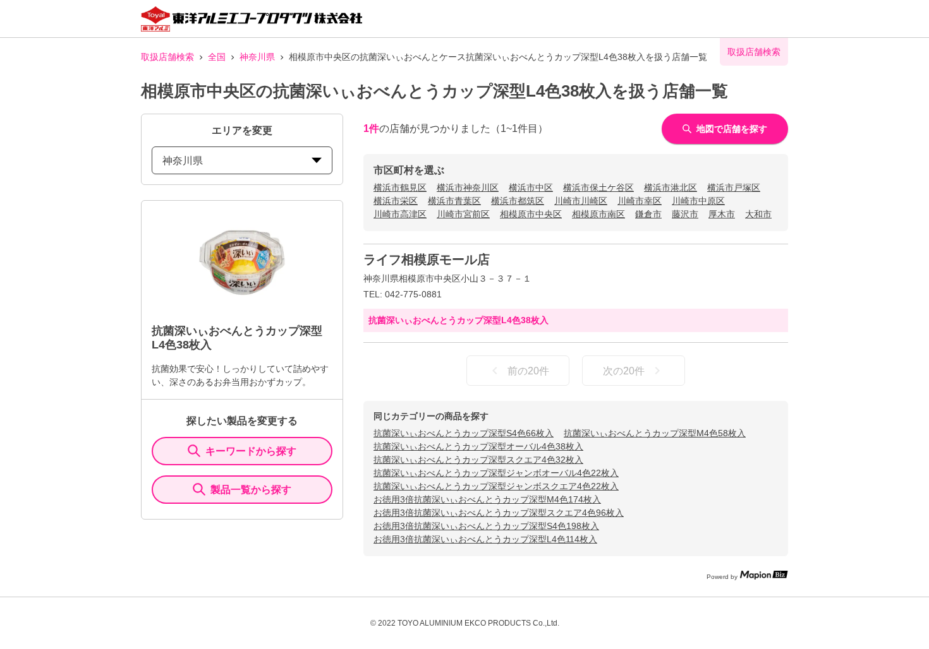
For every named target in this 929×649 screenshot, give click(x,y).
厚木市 (721, 214)
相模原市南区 (598, 214)
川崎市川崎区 (580, 201)
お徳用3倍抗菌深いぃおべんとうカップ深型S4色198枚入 (486, 526)
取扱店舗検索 (167, 57)
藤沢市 (685, 214)
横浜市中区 (531, 187)
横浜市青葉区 (454, 201)
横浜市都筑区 (517, 201)
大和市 (758, 214)
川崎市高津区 (400, 214)
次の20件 (624, 371)
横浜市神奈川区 (468, 187)
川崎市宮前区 (463, 214)
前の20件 (528, 371)
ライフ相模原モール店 (426, 259)
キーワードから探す (250, 451)
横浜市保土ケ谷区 (598, 187)
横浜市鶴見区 (400, 187)
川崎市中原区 (698, 201)
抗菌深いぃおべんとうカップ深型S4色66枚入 (463, 433)
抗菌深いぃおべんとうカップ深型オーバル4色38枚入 (478, 446)
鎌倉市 (648, 214)
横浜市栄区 (395, 201)
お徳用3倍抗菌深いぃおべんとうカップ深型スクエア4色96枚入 (498, 513)
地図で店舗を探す (731, 129)
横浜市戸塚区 (733, 187)
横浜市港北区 (670, 187)
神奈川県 (257, 57)
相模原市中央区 (531, 214)
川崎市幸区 (639, 201)
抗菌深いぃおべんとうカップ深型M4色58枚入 (655, 433)
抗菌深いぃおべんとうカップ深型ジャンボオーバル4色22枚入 (496, 473)
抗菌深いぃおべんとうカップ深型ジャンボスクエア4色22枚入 (496, 486)
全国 (217, 57)
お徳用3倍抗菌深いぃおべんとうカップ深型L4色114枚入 (485, 539)
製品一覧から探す (250, 489)
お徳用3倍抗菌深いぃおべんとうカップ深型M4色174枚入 (487, 499)
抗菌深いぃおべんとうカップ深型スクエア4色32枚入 (478, 460)
